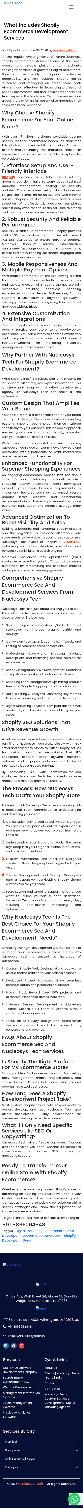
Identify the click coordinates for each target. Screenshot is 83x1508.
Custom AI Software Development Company (20, 1370)
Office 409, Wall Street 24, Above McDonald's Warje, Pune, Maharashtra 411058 (41, 1298)
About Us (51, 1368)
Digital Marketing (29, 1231)
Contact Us (52, 1389)
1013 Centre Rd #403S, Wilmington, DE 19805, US (41, 1319)
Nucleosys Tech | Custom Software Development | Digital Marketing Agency (60, 1400)
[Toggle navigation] (71, 7)
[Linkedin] (6, 1346)
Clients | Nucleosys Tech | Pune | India (62, 1375)
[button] (74, 1499)
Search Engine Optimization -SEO (16, 1380)
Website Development (19, 1387)
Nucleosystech (65, 50)
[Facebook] (14, 1346)
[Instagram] (22, 1346)
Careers (50, 1383)
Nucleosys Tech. (31, 1483)
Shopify (8, 177)
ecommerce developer (41, 1235)
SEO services (69, 541)
